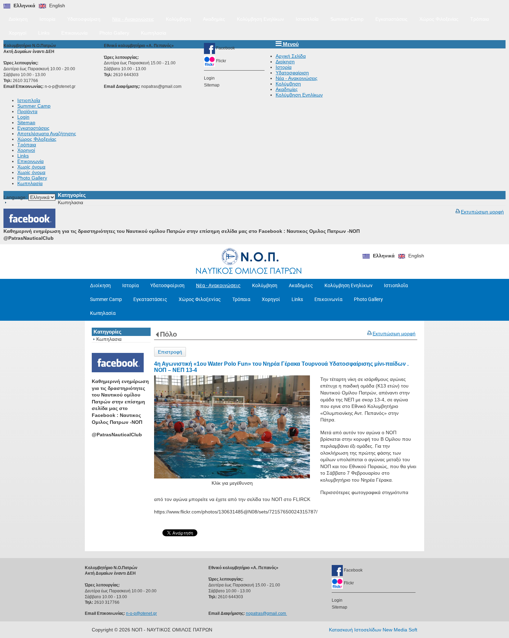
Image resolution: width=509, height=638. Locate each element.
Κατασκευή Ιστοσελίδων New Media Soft (373, 629)
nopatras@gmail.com (161, 86)
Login (209, 78)
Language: (15, 197)
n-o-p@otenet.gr (60, 86)
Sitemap (212, 85)
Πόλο (168, 334)
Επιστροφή (170, 352)
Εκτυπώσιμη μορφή (482, 212)
